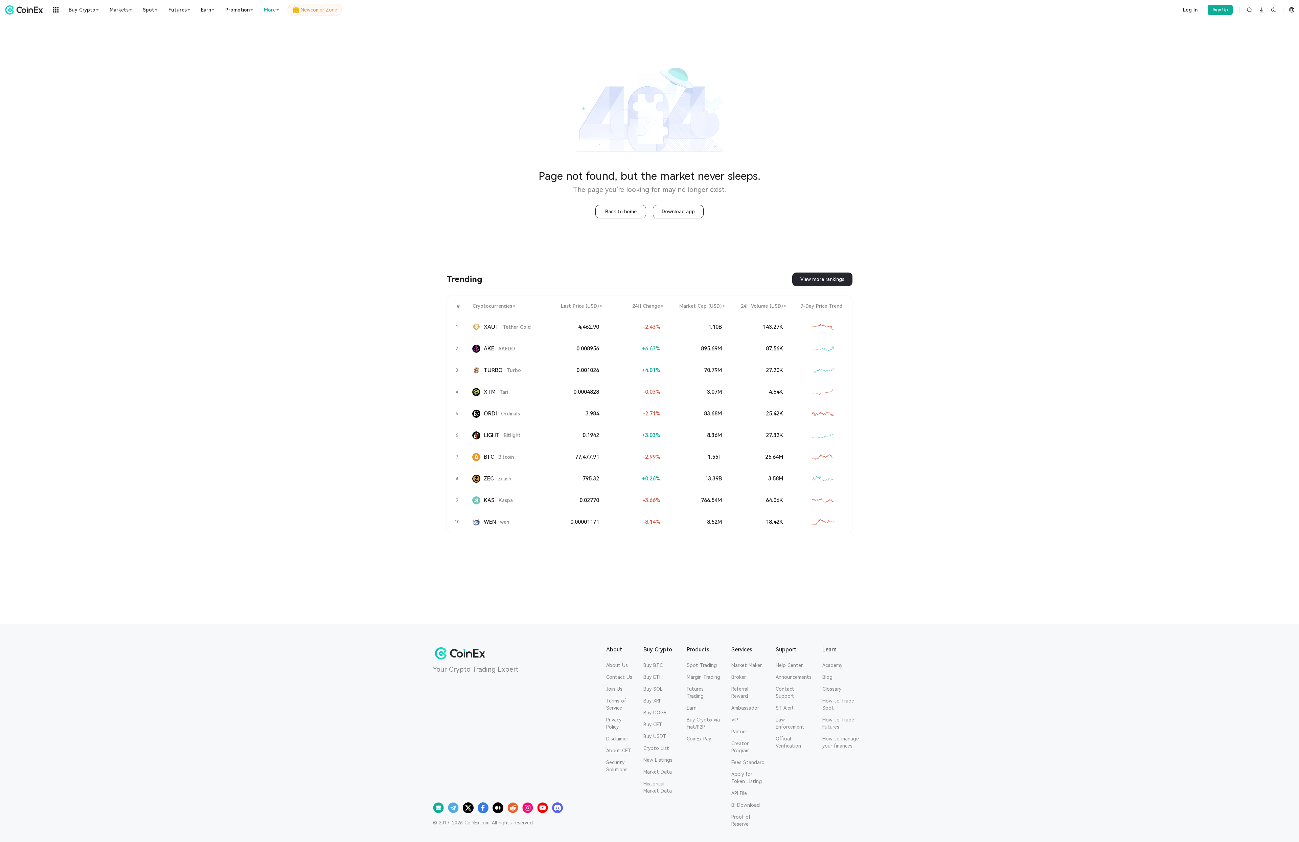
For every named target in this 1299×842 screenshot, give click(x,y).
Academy (832, 665)
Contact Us (619, 677)
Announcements (794, 677)
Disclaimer (617, 738)
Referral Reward (739, 692)
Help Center (789, 665)
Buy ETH (653, 677)
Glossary (831, 689)
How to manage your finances (840, 742)
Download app (678, 211)
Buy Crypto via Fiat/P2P (703, 723)
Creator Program (740, 747)
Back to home (621, 211)
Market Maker (746, 665)
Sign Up (1220, 9)
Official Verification (788, 742)
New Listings (658, 760)
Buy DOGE (654, 712)
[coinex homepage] (25, 10)
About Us (617, 665)
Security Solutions (617, 766)
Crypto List (656, 748)
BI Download (745, 805)
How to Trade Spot (838, 704)
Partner (739, 731)
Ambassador (745, 708)
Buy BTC (653, 665)
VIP (734, 719)
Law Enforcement (790, 723)
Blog (827, 677)
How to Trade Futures (838, 723)
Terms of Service (616, 704)
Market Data (657, 772)
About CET (618, 750)
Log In (1190, 10)
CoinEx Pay (699, 738)
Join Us (614, 689)
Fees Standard (748, 762)
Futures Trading (695, 692)
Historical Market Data (657, 787)
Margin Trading (703, 677)
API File (739, 793)
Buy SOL (653, 689)
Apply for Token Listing (746, 778)
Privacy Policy (613, 723)
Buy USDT (654, 736)
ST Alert (785, 708)
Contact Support (785, 692)
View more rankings (822, 279)
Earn (692, 708)
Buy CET (652, 724)
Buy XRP (652, 701)
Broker (738, 677)
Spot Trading (702, 665)
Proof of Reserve (741, 820)
